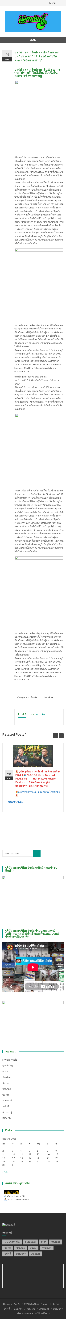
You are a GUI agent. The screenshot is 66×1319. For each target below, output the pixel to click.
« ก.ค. (5, 1172)
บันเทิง (34, 697)
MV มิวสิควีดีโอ (9, 1059)
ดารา (5, 1071)
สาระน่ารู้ (7, 1112)
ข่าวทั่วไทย (7, 1065)
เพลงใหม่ (6, 1117)
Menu (52, 2)
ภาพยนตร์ (7, 1100)
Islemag (20, 1313)
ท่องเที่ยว (12, 802)
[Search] (37, 853)
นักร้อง (5, 1083)
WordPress (43, 1313)
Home (6, 1304)
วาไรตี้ (5, 1106)
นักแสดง (6, 1088)
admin (50, 697)
